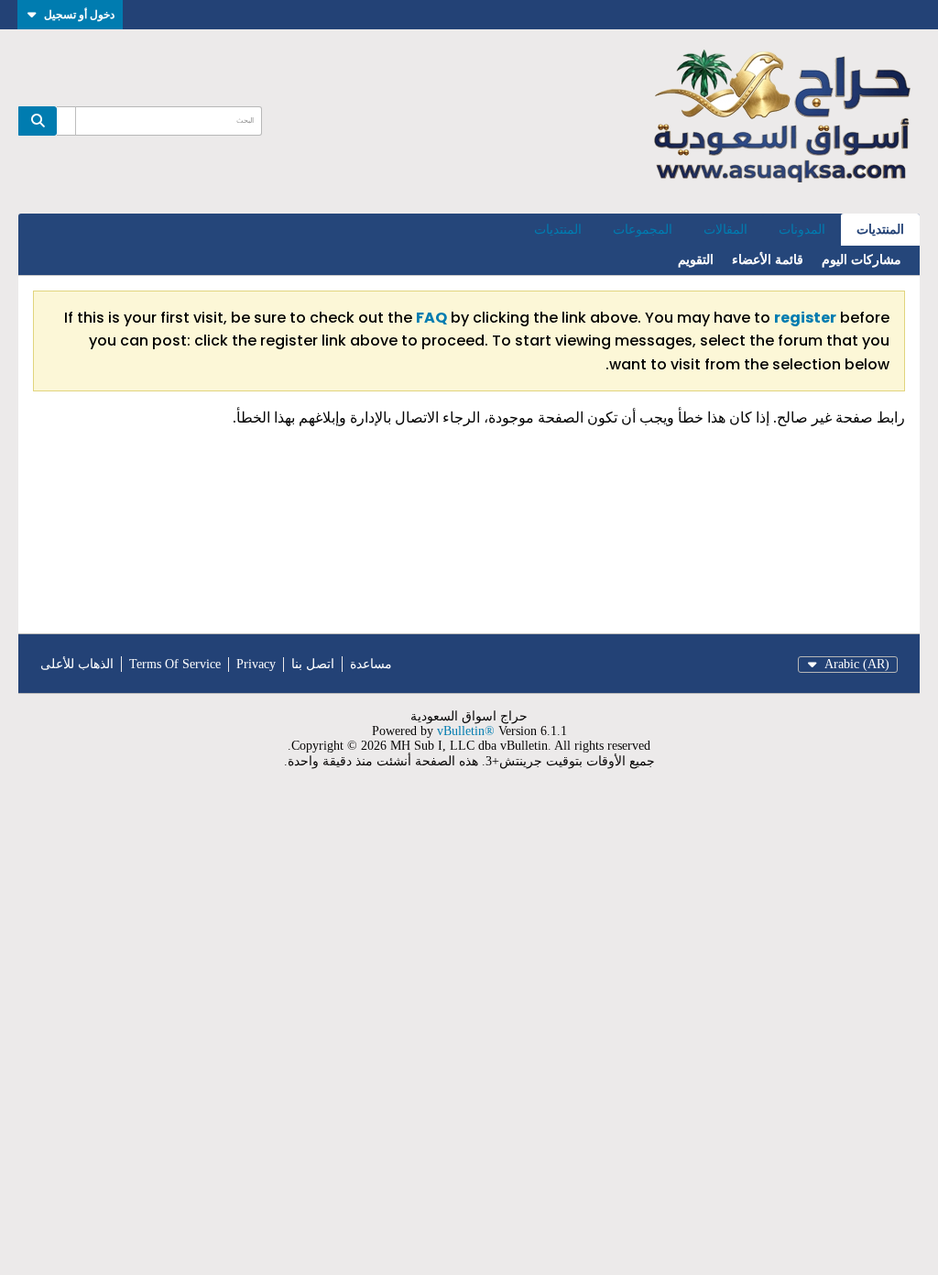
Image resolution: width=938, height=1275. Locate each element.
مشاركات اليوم (861, 260)
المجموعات (642, 229)
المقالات (725, 229)
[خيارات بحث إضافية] (66, 121)
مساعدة (371, 664)
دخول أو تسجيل (79, 14)
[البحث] (37, 121)
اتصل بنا (312, 664)
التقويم (696, 260)
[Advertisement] (469, 1033)
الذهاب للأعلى (77, 664)
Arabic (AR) (856, 664)
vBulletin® (466, 731)
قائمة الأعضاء (767, 260)
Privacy (256, 664)
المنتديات (880, 229)
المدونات (802, 229)
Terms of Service (175, 664)
